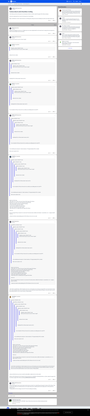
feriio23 (63, 14)
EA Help (24, 408)
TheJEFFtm (14, 156)
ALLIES (63, 17)
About (29, 408)
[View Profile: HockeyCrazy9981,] (60, 26)
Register (76, 1)
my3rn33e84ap (64, 22)
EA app (20, 408)
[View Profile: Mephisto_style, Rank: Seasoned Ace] (10, 9)
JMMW (63, 33)
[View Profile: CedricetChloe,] (60, 42)
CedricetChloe (64, 44)
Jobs (40, 408)
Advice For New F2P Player (66, 9)
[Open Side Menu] (9, 1)
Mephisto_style (14, 8)
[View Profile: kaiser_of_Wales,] (60, 34)
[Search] (73, 1)
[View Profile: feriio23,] (60, 11)
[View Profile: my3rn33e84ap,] (60, 18)
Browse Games (14, 408)
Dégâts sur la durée (65, 41)
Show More (10, 393)
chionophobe (14, 296)
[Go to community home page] (13, 1)
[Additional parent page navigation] (12, 4)
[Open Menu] (81, 4)
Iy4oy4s (13, 27)
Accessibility (34, 408)
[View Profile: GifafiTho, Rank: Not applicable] (10, 45)
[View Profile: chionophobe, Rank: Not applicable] (10, 297)
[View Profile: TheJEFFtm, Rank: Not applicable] (10, 157)
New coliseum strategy (66, 25)
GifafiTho (13, 44)
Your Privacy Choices (68, 412)
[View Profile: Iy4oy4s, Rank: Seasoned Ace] (10, 28)
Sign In (80, 1)
